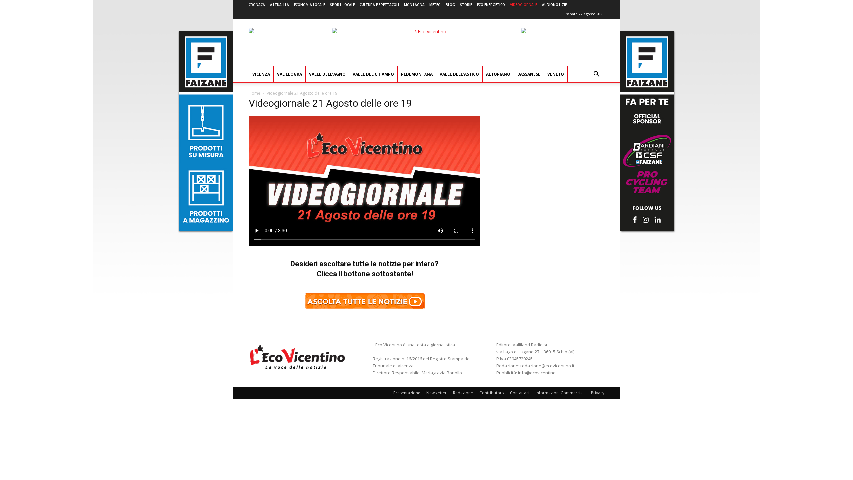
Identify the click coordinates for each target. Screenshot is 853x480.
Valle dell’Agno (327, 74)
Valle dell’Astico (459, 74)
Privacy (597, 393)
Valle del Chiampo (373, 74)
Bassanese (528, 74)
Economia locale (309, 4)
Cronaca (257, 4)
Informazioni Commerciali (560, 393)
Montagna (414, 4)
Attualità (279, 4)
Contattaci (519, 393)
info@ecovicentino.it (538, 373)
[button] (596, 75)
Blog (450, 4)
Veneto (555, 74)
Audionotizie (554, 4)
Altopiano (498, 74)
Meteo (435, 4)
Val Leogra (289, 74)
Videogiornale (523, 4)
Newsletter (436, 393)
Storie (466, 4)
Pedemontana (417, 74)
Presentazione (406, 393)
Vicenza (261, 74)
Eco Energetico (491, 4)
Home (254, 93)
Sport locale (342, 4)
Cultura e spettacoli (379, 4)
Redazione (463, 393)
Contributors (491, 393)
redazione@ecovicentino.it (547, 366)
